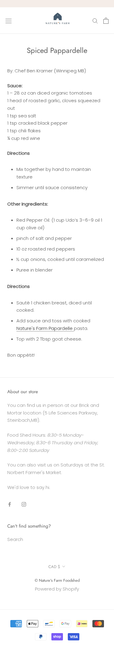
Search (15, 539)
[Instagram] (24, 504)
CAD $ (54, 567)
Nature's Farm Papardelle (45, 328)
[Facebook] (9, 504)
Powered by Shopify (57, 589)
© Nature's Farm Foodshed (57, 580)
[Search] (95, 20)
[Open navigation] (8, 20)
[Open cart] (106, 21)
